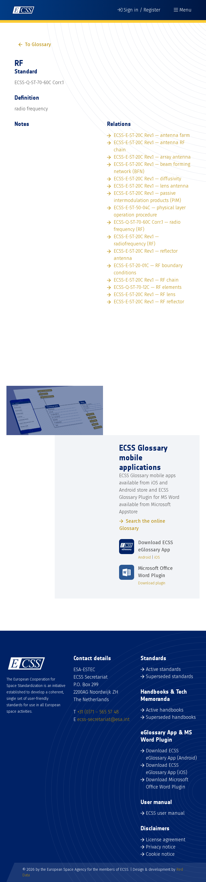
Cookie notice (160, 854)
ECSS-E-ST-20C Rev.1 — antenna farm (152, 135)
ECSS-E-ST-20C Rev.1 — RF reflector (149, 302)
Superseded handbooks (171, 717)
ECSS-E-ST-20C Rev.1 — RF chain (146, 280)
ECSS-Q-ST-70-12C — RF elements (148, 287)
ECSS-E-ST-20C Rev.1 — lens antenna (151, 186)
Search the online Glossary (142, 524)
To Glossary (38, 44)
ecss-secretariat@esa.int (103, 719)
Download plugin (151, 583)
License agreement (165, 840)
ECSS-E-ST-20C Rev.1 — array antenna (152, 157)
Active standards (163, 669)
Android (144, 557)
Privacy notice (160, 847)
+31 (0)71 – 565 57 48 (98, 712)
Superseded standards (169, 676)
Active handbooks (164, 710)
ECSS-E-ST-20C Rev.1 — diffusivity (147, 179)
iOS (157, 557)
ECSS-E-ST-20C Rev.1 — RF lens (144, 294)
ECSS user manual (165, 813)
